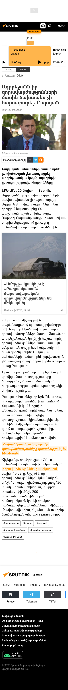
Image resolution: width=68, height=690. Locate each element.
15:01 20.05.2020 (12, 109)
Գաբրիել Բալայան (12, 536)
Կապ (40, 620)
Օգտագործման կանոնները (18, 620)
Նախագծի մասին (13, 616)
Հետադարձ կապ (12, 645)
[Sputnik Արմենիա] (11, 27)
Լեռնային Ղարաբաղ (40, 529)
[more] (62, 310)
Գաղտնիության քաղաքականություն (24, 635)
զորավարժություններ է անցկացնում (30, 469)
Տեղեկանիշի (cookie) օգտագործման (24, 640)
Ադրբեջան (41, 523)
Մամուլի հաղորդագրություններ (21, 625)
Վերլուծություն (54, 585)
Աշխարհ (27, 523)
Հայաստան (20, 585)
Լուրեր (15, 53)
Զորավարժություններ (14, 529)
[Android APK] (13, 655)
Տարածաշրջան (11, 523)
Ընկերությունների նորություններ (22, 630)
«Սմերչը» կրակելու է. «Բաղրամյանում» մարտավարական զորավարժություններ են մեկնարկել (28, 293)
